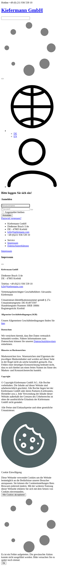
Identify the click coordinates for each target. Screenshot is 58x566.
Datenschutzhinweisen (45, 341)
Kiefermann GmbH (22, 10)
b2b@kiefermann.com (18, 232)
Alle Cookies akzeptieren (13, 495)
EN (15, 136)
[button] (32, 130)
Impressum (12, 243)
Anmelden (6, 215)
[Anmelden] (32, 186)
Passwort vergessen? (11, 218)
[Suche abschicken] (2, 78)
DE (15, 133)
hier (3, 323)
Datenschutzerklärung (18, 245)
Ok (3, 563)
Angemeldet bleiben (14, 212)
